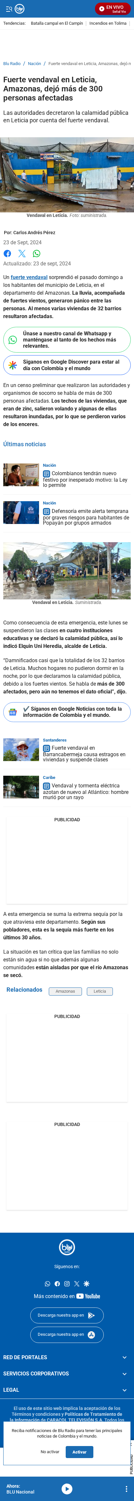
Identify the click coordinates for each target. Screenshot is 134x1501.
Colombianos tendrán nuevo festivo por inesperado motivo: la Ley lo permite (85, 479)
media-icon (67, 1489)
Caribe (49, 777)
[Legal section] (124, 1390)
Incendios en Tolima (108, 23)
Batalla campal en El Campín (57, 23)
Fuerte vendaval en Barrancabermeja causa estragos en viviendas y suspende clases (84, 754)
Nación (34, 63)
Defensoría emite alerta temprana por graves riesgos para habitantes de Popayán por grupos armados (86, 517)
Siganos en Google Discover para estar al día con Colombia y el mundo (71, 365)
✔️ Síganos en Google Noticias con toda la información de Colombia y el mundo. (72, 712)
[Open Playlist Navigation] (126, 1489)
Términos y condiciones (36, 1414)
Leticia (100, 991)
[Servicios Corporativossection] (124, 1374)
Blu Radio (11, 63)
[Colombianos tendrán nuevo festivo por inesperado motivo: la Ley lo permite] (21, 474)
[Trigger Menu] (9, 9)
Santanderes (55, 740)
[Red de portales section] (124, 1357)
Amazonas (65, 991)
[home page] (67, 1247)
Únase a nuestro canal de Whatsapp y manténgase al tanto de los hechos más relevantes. (69, 339)
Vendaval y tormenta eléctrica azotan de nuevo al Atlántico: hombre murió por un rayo (85, 791)
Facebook (7, 257)
